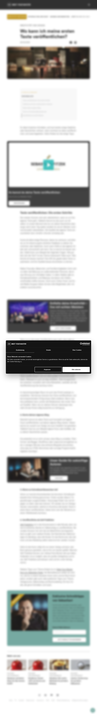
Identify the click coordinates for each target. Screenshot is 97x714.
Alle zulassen (76, 369)
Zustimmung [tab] (20, 350)
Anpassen (47, 369)
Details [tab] (48, 350)
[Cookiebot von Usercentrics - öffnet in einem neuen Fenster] (81, 343)
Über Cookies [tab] (76, 350)
